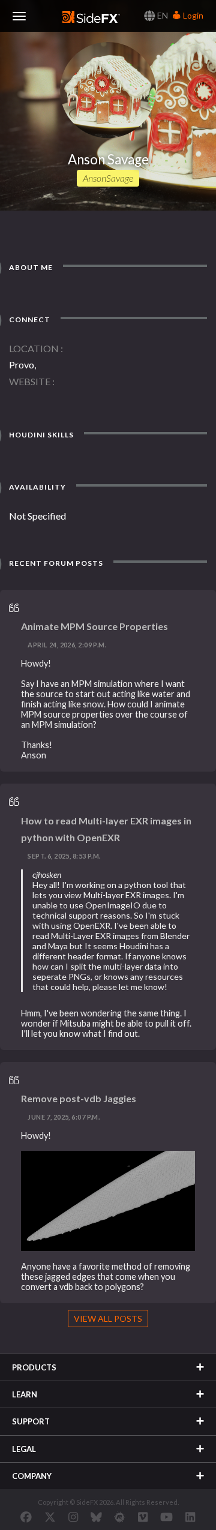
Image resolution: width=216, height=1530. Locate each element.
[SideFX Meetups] (119, 1517)
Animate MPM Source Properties (94, 626)
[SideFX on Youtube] (166, 1517)
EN (161, 15)
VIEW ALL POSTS (108, 1318)
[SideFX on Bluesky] (96, 1517)
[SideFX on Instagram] (73, 1517)
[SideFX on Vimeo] (143, 1517)
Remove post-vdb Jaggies (78, 1098)
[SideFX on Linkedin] (190, 1517)
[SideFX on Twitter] (50, 1517)
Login (192, 15)
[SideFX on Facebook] (26, 1517)
